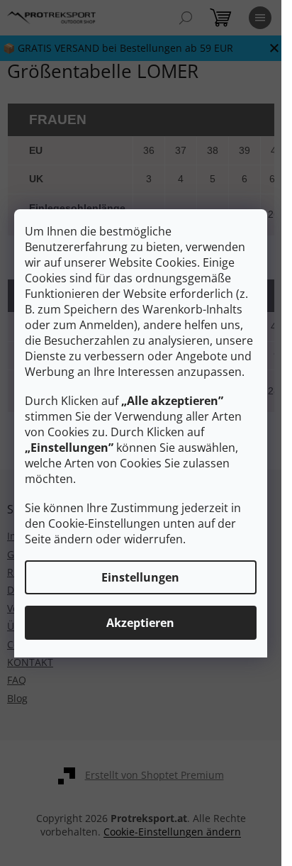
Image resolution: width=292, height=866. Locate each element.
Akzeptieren (140, 623)
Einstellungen (140, 577)
